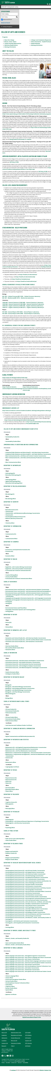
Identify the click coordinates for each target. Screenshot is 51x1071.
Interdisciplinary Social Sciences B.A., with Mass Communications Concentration (27, 903)
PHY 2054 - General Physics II (9, 313)
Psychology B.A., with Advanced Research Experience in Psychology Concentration (27, 821)
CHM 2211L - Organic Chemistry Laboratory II (32, 307)
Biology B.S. (9, 685)
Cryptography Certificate (12, 767)
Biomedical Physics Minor (12, 789)
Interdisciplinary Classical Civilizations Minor (17, 983)
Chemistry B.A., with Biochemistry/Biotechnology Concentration (23, 513)
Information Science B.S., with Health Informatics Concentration (23, 662)
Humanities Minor (10, 649)
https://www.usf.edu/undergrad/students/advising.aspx (19, 420)
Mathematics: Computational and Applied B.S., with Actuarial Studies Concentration (28, 752)
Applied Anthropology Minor (13, 481)
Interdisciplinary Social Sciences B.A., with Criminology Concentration (24, 882)
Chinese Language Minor (12, 976)
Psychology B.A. (10, 819)
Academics (4, 1035)
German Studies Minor (11, 981)
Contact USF (14, 1062)
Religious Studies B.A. (11, 853)
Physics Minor (9, 791)
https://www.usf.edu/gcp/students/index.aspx (14, 377)
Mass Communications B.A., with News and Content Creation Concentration (26, 456)
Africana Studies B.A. (11, 709)
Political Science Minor (12, 721)
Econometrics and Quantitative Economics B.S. (18, 549)
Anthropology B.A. (10, 473)
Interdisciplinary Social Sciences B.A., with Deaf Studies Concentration (24, 884)
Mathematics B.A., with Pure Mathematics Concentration (21, 751)
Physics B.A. (9, 781)
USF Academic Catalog (19, 1060)
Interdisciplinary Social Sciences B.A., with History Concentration (23, 893)
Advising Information (10, 47)
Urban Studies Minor (11, 840)
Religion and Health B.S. (12, 851)
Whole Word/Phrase (7, 19)
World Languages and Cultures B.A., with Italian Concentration (22, 968)
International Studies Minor (13, 719)
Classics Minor (9, 977)
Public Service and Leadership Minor (15, 838)
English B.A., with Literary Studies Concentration (18, 568)
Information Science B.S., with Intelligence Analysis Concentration (23, 666)
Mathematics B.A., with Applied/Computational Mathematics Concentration (26, 747)
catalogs (13, 1070)
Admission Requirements (11, 45)
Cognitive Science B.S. (11, 802)
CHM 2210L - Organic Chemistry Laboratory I (31, 305)
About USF (4, 1032)
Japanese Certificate (11, 994)
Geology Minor (9, 611)
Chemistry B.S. (9, 515)
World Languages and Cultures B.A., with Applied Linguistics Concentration (26, 955)
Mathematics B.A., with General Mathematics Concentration (22, 749)
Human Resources (15, 1038)
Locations (4, 1040)
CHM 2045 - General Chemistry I (10, 302)
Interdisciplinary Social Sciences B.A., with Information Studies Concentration (26, 896)
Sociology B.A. (9, 919)
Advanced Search (5, 23)
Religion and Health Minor (12, 857)
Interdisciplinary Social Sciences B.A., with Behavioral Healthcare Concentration (27, 877)
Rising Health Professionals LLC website (20, 139)
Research (4, 1046)
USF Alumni (28, 1038)
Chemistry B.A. (9, 511)
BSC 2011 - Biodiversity (8, 298)
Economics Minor (10, 556)
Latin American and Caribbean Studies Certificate (19, 725)
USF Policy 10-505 (14, 162)
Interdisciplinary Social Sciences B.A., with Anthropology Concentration (24, 875)
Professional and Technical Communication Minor (19, 578)
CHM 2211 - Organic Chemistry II (11, 307)
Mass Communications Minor (13, 462)
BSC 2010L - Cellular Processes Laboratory (29, 296)
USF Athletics (28, 1035)
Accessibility (25, 1062)
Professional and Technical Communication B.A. (18, 570)
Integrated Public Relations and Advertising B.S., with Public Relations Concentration (28, 454)
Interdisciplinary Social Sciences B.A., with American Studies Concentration (25, 874)
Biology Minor (9, 698)
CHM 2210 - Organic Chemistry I (10, 305)
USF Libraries (28, 1043)
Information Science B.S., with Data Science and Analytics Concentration (25, 660)
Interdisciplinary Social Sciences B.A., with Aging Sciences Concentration (25, 872)
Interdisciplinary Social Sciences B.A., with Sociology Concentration (23, 916)
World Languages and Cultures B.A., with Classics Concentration (23, 959)
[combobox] (9, 14)
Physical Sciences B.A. (11, 778)
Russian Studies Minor (11, 988)
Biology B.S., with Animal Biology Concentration (18, 686)
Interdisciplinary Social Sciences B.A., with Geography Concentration (24, 889)
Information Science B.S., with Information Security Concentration (23, 664)
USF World (27, 1046)
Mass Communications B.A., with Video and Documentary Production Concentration (28, 457)
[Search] (16, 17)
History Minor (9, 627)
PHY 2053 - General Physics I (9, 312)
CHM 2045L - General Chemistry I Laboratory (31, 302)
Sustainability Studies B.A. (12, 437)
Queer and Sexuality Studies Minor (15, 943)
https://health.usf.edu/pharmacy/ (21, 279)
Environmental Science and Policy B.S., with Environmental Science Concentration (27, 593)
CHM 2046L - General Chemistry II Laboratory (32, 304)
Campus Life (5, 1043)
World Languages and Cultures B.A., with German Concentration (23, 964)
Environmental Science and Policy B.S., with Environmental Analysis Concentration (27, 589)
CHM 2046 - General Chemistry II (11, 304)
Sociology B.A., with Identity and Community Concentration (21, 921)
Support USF (28, 1040)
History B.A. (9, 622)
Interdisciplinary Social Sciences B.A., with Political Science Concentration (25, 905)
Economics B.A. (9, 551)
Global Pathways (35, 43)
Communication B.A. (11, 534)
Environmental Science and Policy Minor (16, 608)
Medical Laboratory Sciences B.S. (14, 518)
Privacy (3, 1062)
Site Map (8, 1062)
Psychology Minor (10, 827)
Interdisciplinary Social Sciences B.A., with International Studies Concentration (26, 900)
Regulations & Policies (16, 1035)
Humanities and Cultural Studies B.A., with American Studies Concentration (26, 638)
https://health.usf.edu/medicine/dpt (25, 277)
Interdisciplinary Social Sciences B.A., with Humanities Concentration (24, 895)
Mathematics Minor (11, 762)
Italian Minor (9, 984)
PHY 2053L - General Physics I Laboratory (28, 312)
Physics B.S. (8, 783)
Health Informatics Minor (12, 672)
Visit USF (20, 1062)
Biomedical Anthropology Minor (14, 483)
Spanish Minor (9, 990)
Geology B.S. (9, 603)
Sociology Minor (10, 927)
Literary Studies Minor (11, 576)
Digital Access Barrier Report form (32, 1017)
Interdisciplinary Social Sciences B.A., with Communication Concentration (25, 879)
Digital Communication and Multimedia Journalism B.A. (20, 736)
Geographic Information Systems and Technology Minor (20, 609)
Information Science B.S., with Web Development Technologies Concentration (26, 667)
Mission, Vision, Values (10, 41)
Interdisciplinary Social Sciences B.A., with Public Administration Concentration (27, 909)
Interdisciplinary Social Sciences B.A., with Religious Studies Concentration (25, 912)
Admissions (4, 1038)
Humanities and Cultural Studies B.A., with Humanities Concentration (24, 641)
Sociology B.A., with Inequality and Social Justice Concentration (22, 923)
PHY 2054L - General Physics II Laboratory (29, 313)
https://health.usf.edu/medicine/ (28, 274)
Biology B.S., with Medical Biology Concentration (18, 690)
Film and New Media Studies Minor (15, 648)
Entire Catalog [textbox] (5, 14)
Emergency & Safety (16, 1043)
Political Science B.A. (11, 712)
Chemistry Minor (10, 523)
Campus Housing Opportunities (12, 43)
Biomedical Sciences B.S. (12, 509)
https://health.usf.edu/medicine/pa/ (27, 281)
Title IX (12, 1046)
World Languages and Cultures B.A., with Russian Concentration (23, 969)
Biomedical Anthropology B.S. (13, 475)
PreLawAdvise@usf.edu (32, 423)
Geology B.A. (9, 601)
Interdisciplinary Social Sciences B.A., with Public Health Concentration (24, 910)
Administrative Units (16, 1032)
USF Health (28, 1032)
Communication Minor (11, 538)
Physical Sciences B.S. (11, 779)
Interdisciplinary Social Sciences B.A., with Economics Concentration (24, 886)
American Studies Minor (12, 646)
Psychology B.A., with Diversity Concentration (18, 823)
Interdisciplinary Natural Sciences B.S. (16, 516)
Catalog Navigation (7, 26)
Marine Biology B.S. (11, 693)
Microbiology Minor (11, 498)
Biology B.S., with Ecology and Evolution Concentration (20, 688)
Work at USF (14, 1040)
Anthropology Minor (11, 479)
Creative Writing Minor (12, 575)
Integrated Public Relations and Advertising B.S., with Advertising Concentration (27, 452)
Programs (5, 37)
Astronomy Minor (10, 787)
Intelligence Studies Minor (13, 674)
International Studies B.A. (12, 711)
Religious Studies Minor (12, 859)
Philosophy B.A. (9, 804)
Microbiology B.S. (10, 494)
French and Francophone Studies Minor (16, 979)
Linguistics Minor (10, 986)
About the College (9, 40)
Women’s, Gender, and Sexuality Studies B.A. (17, 938)
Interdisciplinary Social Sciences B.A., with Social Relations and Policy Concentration (28, 914)
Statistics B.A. (9, 757)
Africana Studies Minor (12, 717)
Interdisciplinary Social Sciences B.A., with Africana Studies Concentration (25, 870)
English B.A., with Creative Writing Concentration (19, 567)
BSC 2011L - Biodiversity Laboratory (24, 298)
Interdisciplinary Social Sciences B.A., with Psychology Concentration (24, 907)
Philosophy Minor (10, 808)
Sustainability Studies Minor (13, 441)
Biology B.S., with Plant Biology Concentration (18, 692)
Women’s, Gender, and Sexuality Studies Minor (18, 944)
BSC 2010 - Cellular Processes (10, 296)
